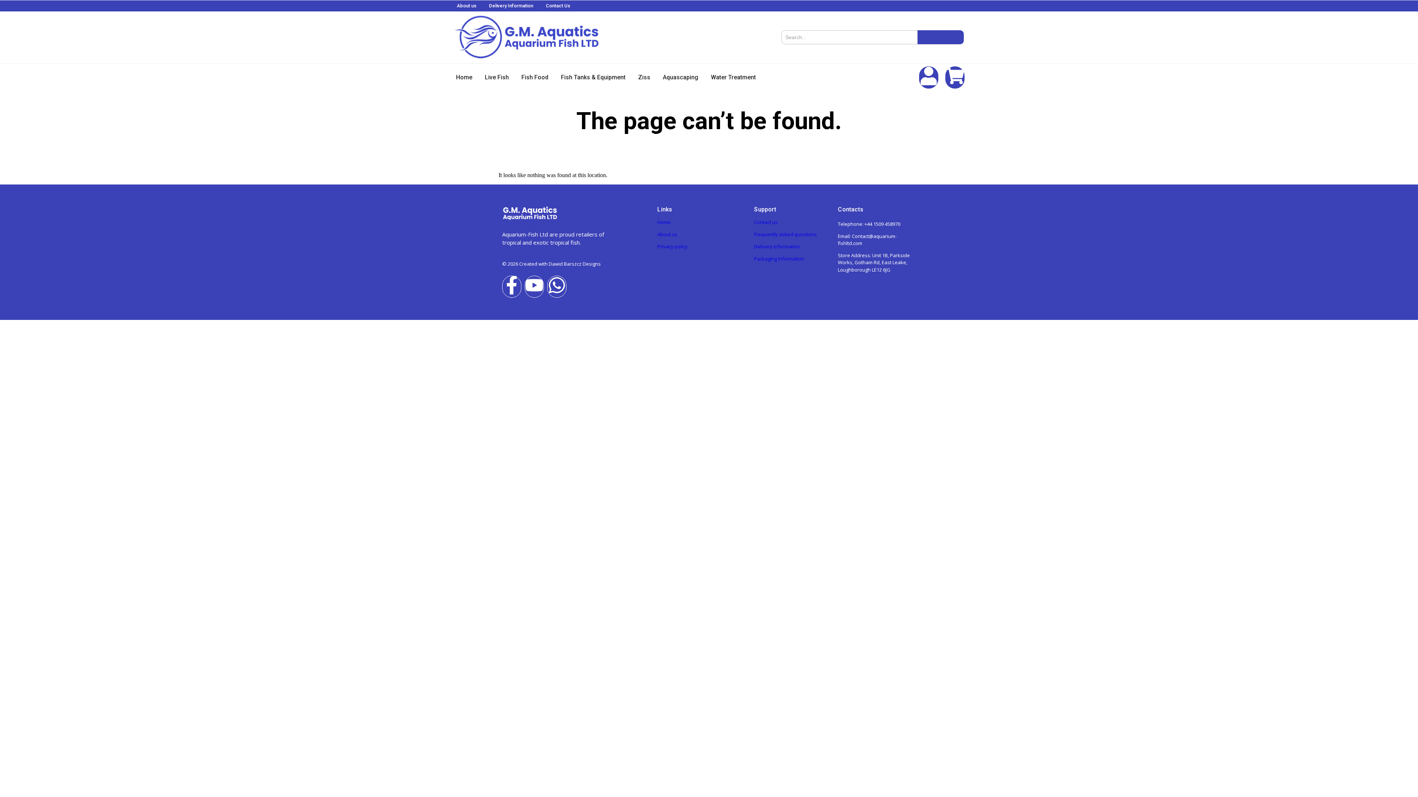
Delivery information (777, 246)
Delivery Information (511, 5)
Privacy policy (672, 246)
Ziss (644, 77)
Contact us (766, 222)
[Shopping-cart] (955, 77)
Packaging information (779, 258)
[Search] (941, 37)
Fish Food (534, 77)
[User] (928, 77)
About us (466, 5)
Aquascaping (680, 77)
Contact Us (558, 5)
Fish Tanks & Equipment (593, 77)
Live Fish (497, 77)
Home (464, 77)
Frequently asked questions (785, 234)
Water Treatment (733, 77)
